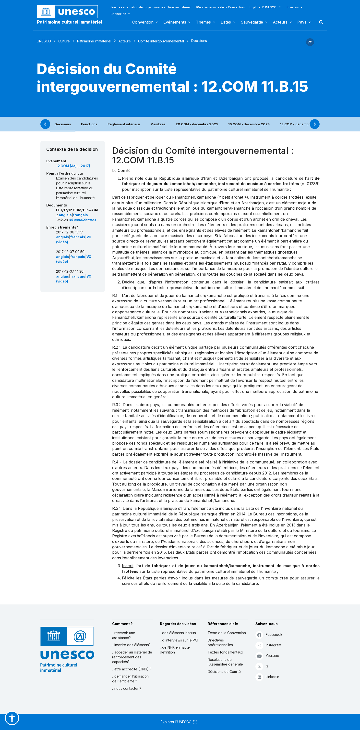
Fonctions (89, 124)
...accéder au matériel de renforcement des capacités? (132, 657)
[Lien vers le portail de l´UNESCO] (70, 11)
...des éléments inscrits (178, 633)
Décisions (63, 124)
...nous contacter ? (126, 688)
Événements (174, 22)
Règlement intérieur (124, 124)
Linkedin (272, 677)
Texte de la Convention (227, 633)
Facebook (274, 634)
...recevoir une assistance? (123, 635)
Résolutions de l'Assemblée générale (225, 661)
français (80, 215)
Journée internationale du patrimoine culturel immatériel (150, 7)
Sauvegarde (252, 22)
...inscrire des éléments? (131, 645)
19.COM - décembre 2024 (249, 124)
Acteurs (280, 22)
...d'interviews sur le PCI (179, 640)
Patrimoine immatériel (94, 41)
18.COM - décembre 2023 (301, 124)
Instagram (273, 645)
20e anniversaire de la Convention (220, 7)
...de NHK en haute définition (175, 649)
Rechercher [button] (319, 22)
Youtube (272, 655)
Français (293, 7)
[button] (310, 44)
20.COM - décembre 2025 (197, 124)
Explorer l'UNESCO (263, 7)
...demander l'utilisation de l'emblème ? (130, 678)
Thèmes (203, 22)
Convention (143, 22)
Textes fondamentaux (225, 652)
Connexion (118, 14)
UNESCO (44, 41)
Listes (226, 22)
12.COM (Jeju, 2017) (73, 166)
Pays (301, 22)
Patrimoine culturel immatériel (69, 22)
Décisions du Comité (224, 671)
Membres (158, 124)
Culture (64, 41)
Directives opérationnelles (220, 642)
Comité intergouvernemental (161, 41)
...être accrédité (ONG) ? (131, 669)
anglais (65, 215)
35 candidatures (82, 220)
